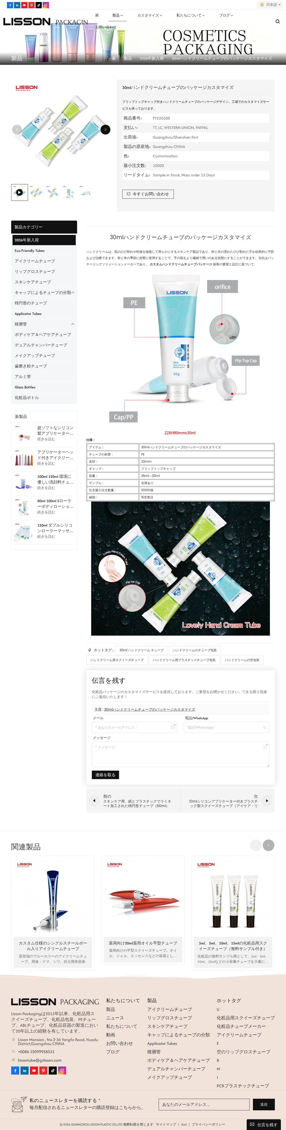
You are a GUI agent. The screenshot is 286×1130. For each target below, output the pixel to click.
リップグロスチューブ (35, 271)
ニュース (115, 1018)
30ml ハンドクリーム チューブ (142, 650)
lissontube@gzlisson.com (40, 1060)
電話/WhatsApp (196, 718)
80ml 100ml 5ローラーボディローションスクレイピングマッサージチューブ (55, 503)
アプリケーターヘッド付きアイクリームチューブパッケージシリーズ (55, 455)
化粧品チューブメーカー (241, 1026)
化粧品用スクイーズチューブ (246, 1018)
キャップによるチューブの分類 (43, 292)
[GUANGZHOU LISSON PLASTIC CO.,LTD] (26, 21)
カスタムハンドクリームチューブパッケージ (181, 264)
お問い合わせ (106, 27)
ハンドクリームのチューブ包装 (195, 650)
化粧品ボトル (27, 397)
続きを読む (46, 439)
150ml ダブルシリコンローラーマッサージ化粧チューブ (55, 528)
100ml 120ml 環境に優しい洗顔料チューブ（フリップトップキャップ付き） (55, 479)
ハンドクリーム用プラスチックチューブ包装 (184, 660)
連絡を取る (105, 775)
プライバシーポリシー (208, 1124)
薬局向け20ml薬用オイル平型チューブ (143, 943)
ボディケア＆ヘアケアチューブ (43, 334)
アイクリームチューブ (35, 261)
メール (98, 718)
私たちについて (189, 15)
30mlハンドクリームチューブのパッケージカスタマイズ (149, 709)
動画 (110, 1035)
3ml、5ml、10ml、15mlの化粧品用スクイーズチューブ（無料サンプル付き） (233, 945)
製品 (116, 15)
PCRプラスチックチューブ (243, 1086)
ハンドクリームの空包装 (242, 660)
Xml (184, 1124)
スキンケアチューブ (33, 282)
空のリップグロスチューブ (243, 1052)
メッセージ (102, 737)
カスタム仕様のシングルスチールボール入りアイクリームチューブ (53, 945)
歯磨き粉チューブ (31, 366)
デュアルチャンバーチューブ (41, 345)
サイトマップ (166, 1124)
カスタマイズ (148, 15)
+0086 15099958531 (36, 1051)
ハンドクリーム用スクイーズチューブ (117, 660)
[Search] (278, 21)
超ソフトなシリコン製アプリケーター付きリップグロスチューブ (55, 430)
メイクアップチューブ (35, 355)
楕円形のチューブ (31, 303)
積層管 (21, 324)
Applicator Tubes (28, 313)
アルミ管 (23, 376)
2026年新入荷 (152, 58)
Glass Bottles (25, 387)
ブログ (224, 15)
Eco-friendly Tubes (30, 250)
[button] (105, 130)
